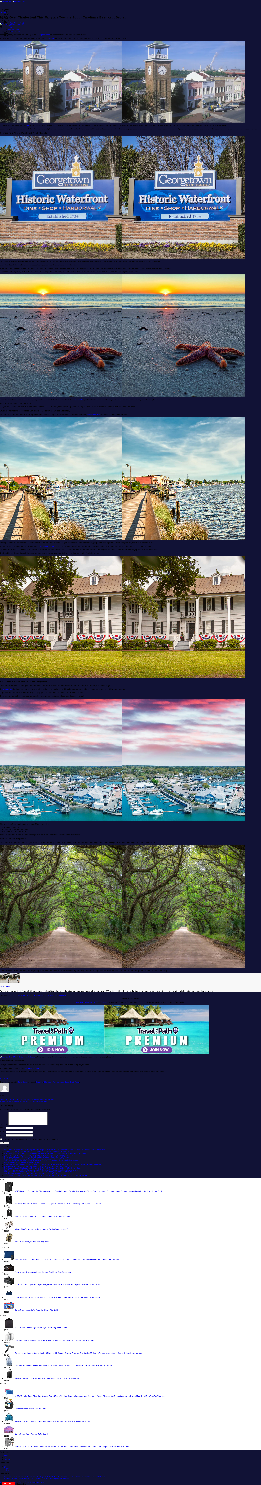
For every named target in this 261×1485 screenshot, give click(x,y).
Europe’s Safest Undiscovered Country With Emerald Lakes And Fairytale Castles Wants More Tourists (41, 1161)
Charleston (48, 1082)
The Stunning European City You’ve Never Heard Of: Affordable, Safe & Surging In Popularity (37, 1157)
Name (2, 1128)
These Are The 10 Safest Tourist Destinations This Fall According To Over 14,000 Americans (37, 1159)
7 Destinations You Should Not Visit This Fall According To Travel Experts (30, 1174)
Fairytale (56, 1082)
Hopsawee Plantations (48, 546)
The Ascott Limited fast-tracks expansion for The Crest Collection (23, 1101)
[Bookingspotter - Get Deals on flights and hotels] (12, 1)
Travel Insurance (14, 31)
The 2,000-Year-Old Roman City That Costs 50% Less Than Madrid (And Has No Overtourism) (38, 1172)
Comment (4, 1124)
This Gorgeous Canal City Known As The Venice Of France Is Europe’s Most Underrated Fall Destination (42, 1168)
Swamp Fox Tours (93, 415)
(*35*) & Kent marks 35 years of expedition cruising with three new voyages (27, 1099)
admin (22, 22)
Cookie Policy (30, 1482)
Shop (6, 33)
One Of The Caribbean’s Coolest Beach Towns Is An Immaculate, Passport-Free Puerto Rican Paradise (41, 1170)
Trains (6, 20)
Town (77, 1082)
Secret (67, 1082)
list (28, 125)
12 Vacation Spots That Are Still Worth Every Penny (22, 1162)
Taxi (5, 1466)
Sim (9, 26)
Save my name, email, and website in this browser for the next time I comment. (30, 1139)
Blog (5, 1457)
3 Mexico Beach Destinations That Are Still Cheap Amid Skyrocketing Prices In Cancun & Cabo (38, 1155)
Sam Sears (5, 987)
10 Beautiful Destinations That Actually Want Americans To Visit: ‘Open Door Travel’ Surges (37, 1166)
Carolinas (39, 1082)
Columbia (50, 38)
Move (62, 1082)
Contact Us (8, 1459)
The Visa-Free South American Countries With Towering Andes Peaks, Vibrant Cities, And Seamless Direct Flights (45, 1153)
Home (6, 9)
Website (3, 1135)
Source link (4, 1078)
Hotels (6, 1470)
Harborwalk (78, 400)
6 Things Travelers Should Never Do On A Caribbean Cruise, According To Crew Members (36, 1151)
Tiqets (10, 27)
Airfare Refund (13, 29)
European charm (44, 35)
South (72, 1082)
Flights (6, 11)
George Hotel (8, 689)
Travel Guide (3, 12)
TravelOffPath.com (32, 1068)
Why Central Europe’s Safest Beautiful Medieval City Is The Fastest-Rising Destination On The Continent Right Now (46, 1175)
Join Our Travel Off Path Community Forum (18, 1057)
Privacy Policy (18, 1482)
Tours (6, 15)
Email (2, 1131)
